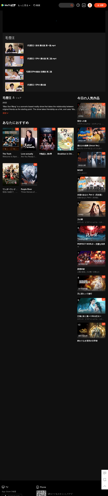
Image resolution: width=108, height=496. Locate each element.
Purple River (26, 189)
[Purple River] (29, 174)
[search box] (71, 5)
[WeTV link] (8, 5)
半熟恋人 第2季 (45, 153)
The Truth (7, 153)
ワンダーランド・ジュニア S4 (15, 189)
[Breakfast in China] (66, 139)
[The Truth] (11, 139)
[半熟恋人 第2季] (47, 139)
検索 (38, 5)
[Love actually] (29, 139)
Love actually (27, 153)
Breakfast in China (66, 153)
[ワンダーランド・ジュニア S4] (11, 174)
